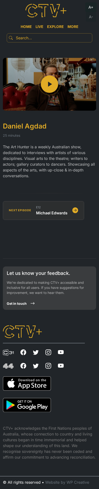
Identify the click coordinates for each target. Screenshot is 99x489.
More (73, 26)
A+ (90, 7)
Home (26, 26)
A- (91, 16)
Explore (55, 26)
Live (39, 26)
